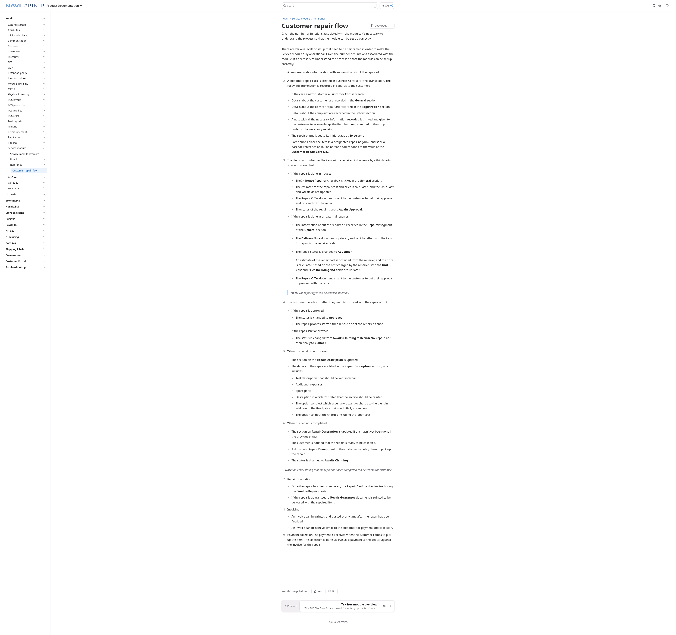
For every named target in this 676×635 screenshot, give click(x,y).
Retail (285, 18)
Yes (320, 591)
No (333, 591)
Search (331, 5)
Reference (320, 18)
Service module (301, 18)
